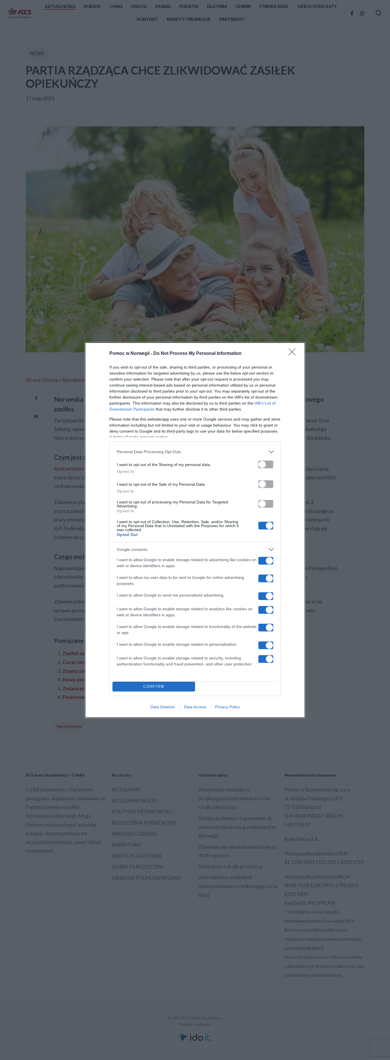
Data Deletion (162, 707)
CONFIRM (153, 686)
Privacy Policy (227, 707)
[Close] (293, 353)
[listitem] (195, 452)
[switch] (265, 464)
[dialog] (195, 530)
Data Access (195, 707)
